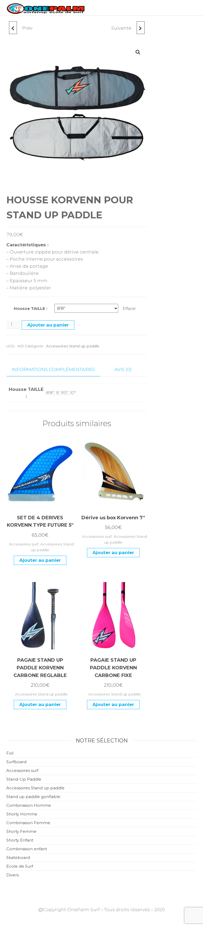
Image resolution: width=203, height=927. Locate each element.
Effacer (129, 308)
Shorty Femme (21, 831)
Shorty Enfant (19, 840)
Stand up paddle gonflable (33, 796)
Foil (9, 753)
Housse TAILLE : (30, 308)
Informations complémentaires (53, 369)
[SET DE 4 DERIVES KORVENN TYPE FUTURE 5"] (13, 27)
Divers (12, 874)
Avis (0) (123, 369)
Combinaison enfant (26, 848)
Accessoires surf (23, 544)
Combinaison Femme (28, 822)
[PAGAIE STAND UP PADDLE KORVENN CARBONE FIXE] (141, 27)
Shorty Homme (21, 813)
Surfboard (16, 761)
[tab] (57, 369)
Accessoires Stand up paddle (72, 346)
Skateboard (18, 857)
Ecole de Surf (19, 866)
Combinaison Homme (28, 805)
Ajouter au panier (48, 325)
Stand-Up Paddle (23, 779)
